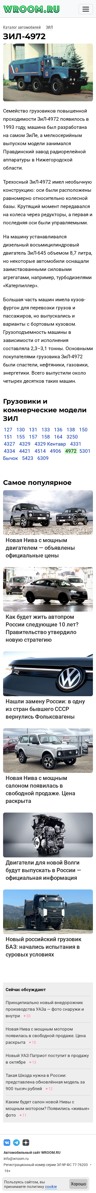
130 (20, 430)
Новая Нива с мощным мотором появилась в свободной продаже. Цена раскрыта (46, 1035)
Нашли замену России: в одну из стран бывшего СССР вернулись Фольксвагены (45, 709)
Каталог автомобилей (22, 27)
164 (58, 437)
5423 (27, 458)
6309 (43, 458)
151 (8, 437)
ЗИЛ (49, 27)
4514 (40, 451)
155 (20, 437)
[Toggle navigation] (86, 9)
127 (8, 430)
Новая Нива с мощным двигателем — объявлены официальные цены (40, 548)
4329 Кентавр (50, 444)
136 (58, 430)
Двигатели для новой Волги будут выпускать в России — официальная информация (43, 870)
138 (71, 430)
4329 (24, 444)
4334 (9, 451)
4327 (9, 444)
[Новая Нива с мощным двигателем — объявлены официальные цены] (48, 512)
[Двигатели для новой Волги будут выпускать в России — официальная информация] (48, 834)
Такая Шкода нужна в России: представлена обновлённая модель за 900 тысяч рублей (45, 1082)
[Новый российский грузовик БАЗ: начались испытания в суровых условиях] (48, 911)
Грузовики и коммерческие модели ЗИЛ (45, 410)
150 (83, 430)
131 (33, 430)
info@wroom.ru (16, 1159)
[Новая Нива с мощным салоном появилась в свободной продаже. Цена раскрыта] (48, 750)
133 (45, 430)
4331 (75, 444)
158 (45, 437)
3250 (72, 437)
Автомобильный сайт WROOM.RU (32, 1152)
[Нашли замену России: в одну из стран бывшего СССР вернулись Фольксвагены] (48, 673)
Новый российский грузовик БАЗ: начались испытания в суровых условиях (43, 947)
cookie (51, 1186)
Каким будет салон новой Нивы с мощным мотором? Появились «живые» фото (47, 1108)
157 (33, 437)
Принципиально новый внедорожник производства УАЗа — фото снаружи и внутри (45, 1009)
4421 (24, 451)
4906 (55, 451)
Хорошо (78, 1184)
